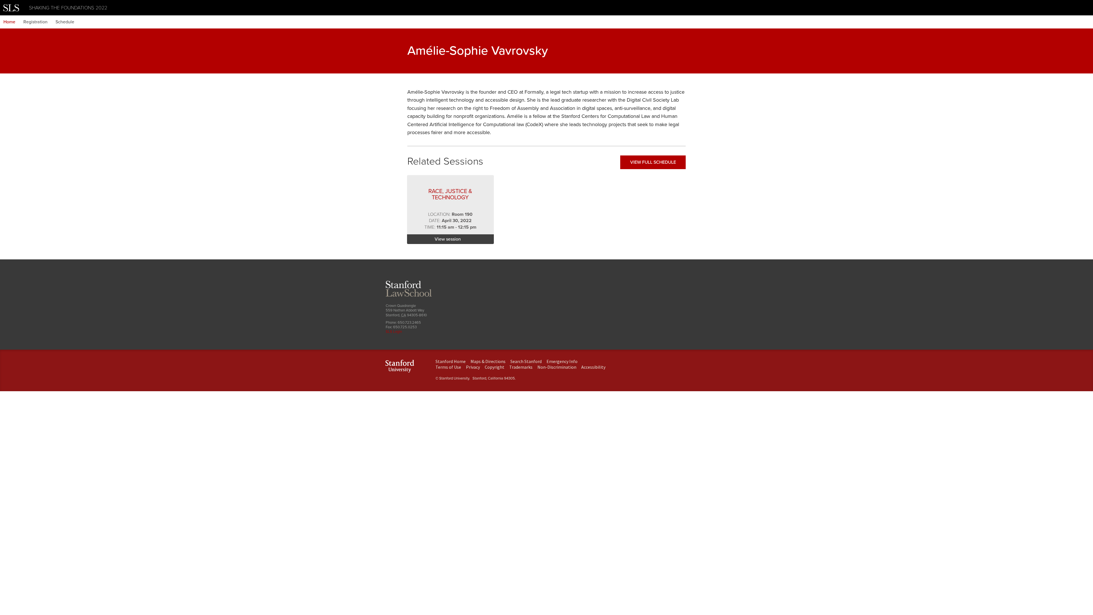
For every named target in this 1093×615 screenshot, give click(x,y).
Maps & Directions (488, 361)
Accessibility (593, 367)
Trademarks (521, 367)
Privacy (473, 367)
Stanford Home (450, 361)
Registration (35, 22)
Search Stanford (526, 361)
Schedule (65, 22)
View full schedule (653, 162)
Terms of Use (448, 367)
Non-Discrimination (556, 367)
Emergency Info (562, 361)
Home (9, 22)
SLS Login (394, 331)
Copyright (494, 367)
